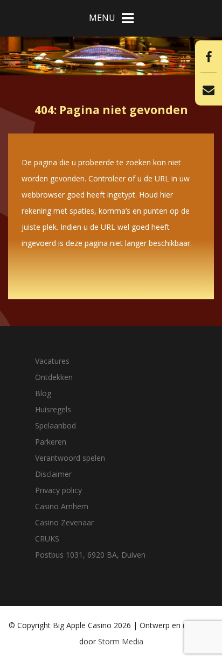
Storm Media (120, 641)
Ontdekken (54, 377)
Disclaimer (53, 474)
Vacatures (52, 361)
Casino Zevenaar (64, 522)
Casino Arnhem (61, 506)
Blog (43, 393)
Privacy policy (58, 490)
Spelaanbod (55, 425)
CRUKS (47, 538)
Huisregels (53, 409)
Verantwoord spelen (70, 458)
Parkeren (50, 442)
